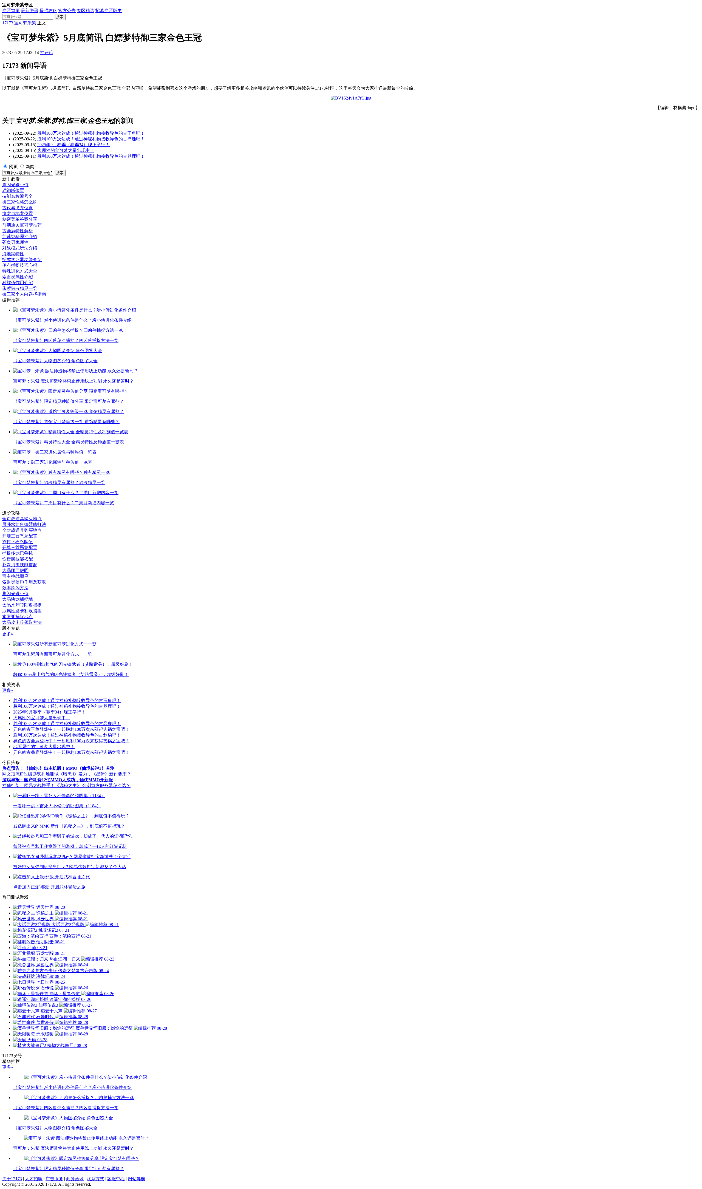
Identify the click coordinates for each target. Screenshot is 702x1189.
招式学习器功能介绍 (22, 259)
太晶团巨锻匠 (15, 570)
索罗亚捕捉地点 (17, 616)
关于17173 (12, 1178)
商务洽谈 (75, 1178)
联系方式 (95, 1178)
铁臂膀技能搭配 (17, 559)
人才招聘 (34, 1178)
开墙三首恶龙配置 (19, 536)
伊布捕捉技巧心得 (19, 265)
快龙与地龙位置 (17, 213)
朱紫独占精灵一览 (19, 288)
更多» (7, 634)
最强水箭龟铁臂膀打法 (24, 524)
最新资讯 (29, 10)
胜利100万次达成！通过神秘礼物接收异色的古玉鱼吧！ (91, 133)
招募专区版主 (108, 10)
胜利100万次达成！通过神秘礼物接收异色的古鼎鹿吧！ (91, 139)
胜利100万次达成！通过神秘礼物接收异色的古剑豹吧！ (67, 735)
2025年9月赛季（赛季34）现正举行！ (73, 144)
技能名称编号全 (17, 196)
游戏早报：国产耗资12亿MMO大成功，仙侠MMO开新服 (57, 779)
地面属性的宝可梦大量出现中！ (44, 746)
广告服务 (54, 1178)
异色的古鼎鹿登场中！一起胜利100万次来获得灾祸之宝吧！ (71, 740)
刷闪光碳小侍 (15, 184)
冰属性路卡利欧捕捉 (22, 610)
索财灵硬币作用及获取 (24, 582)
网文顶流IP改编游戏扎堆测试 (30, 774)
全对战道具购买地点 (22, 518)
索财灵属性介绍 (17, 276)
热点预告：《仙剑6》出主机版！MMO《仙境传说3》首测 (58, 768)
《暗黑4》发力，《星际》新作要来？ (95, 774)
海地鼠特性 (13, 253)
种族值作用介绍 (17, 282)
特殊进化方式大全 (19, 271)
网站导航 (136, 1178)
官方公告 (67, 10)
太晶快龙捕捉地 (17, 599)
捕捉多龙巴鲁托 (17, 553)
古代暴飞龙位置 (17, 207)
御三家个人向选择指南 (24, 294)
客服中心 (116, 1178)
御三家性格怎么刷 (19, 202)
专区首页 (11, 10)
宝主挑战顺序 (15, 576)
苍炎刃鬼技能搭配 (19, 564)
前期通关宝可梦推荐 (22, 225)
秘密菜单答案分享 (19, 219)
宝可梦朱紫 (25, 23)
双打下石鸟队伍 (17, 541)
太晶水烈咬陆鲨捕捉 (22, 605)
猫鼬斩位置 (13, 190)
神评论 (46, 52)
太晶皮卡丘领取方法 (22, 622)
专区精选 (85, 10)
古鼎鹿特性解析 (17, 230)
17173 (7, 23)
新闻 (30, 166)
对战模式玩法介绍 (19, 248)
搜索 (59, 17)
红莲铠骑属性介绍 (19, 236)
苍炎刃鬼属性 (15, 242)
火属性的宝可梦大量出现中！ (65, 150)
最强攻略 (48, 10)
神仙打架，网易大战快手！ (28, 785)
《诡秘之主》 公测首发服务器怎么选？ (93, 785)
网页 (13, 166)
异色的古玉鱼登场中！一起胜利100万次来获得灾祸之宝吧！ (71, 729)
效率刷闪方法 (15, 587)
